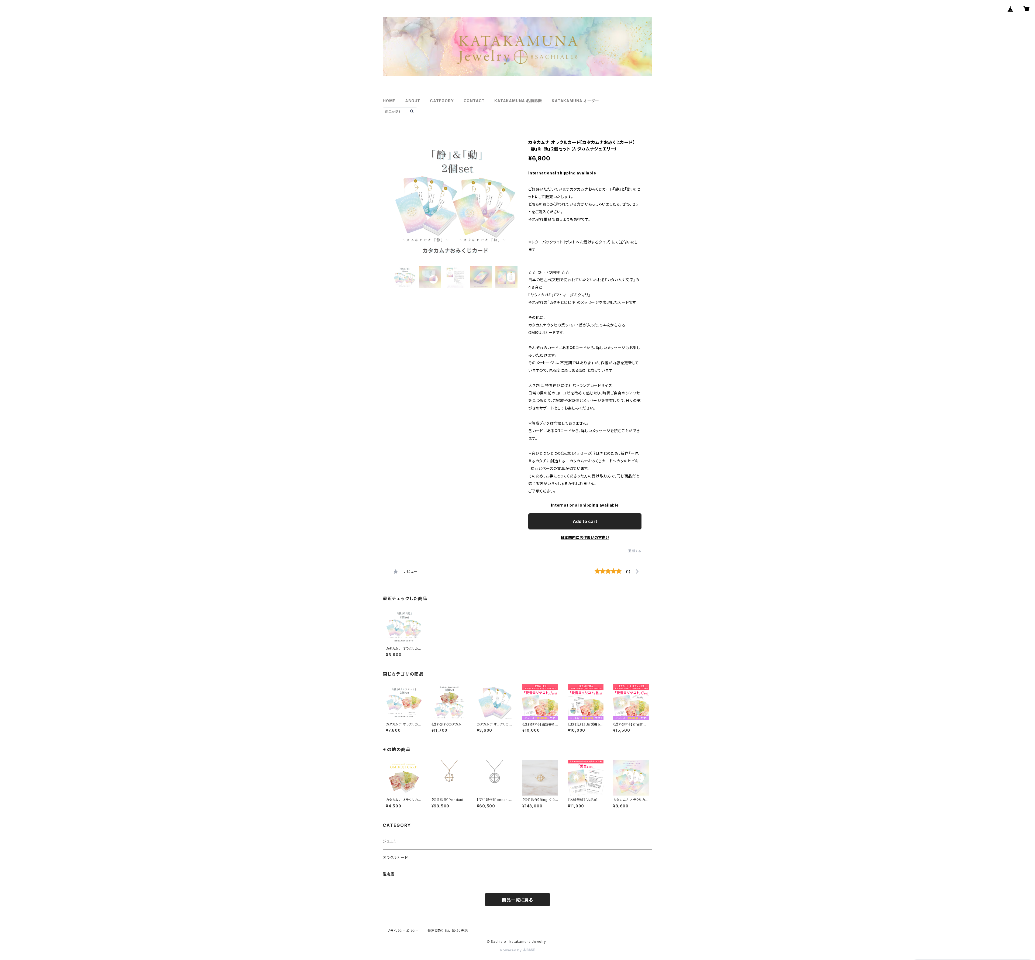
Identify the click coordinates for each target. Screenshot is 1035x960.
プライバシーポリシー (403, 931)
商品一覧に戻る (517, 900)
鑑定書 (389, 874)
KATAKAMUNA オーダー (575, 100)
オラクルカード (395, 857)
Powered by (511, 950)
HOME (389, 100)
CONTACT (474, 100)
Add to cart (585, 521)
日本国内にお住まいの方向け (585, 537)
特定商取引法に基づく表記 (447, 931)
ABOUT (412, 100)
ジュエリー (392, 841)
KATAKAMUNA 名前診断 (518, 100)
